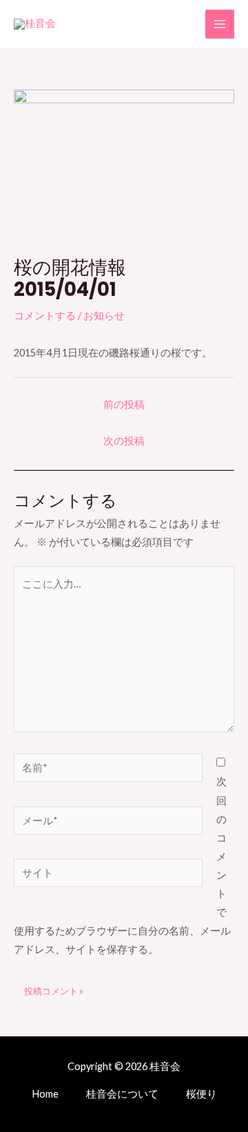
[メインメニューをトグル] (219, 24)
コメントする (45, 315)
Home (45, 1094)
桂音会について (122, 1094)
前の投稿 (124, 404)
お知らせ (104, 315)
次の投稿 (124, 441)
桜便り (201, 1094)
